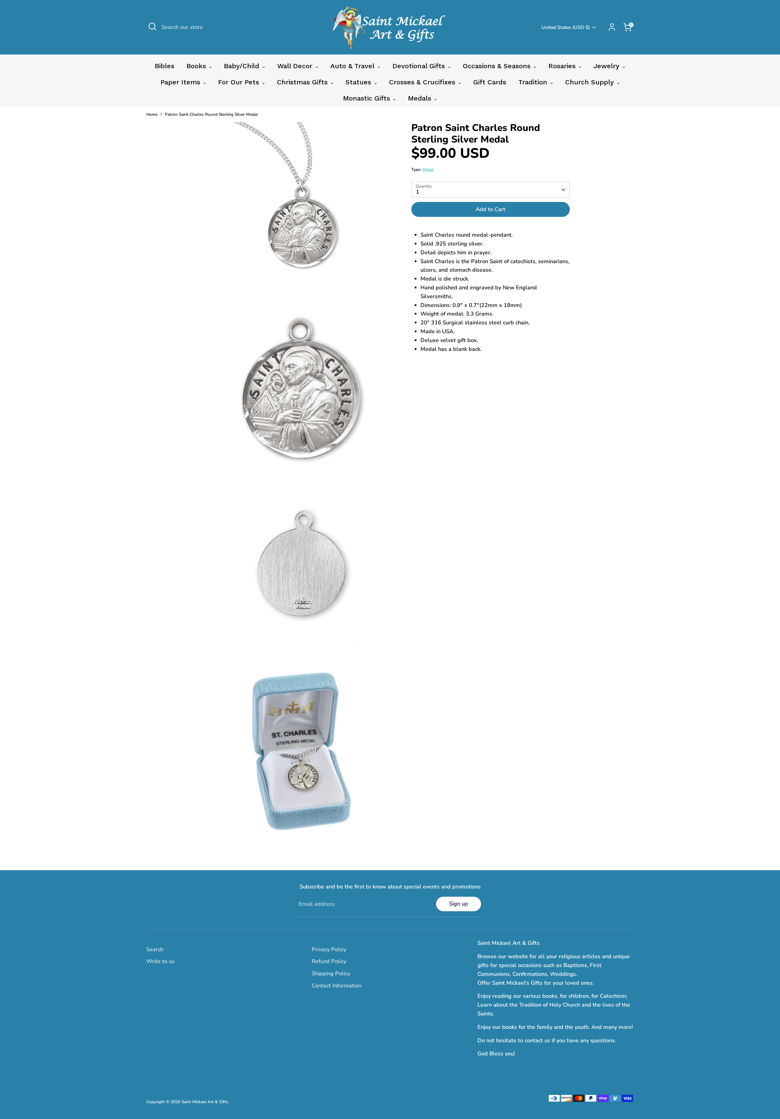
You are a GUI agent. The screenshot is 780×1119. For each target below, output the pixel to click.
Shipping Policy (331, 973)
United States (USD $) (565, 27)
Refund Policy (329, 961)
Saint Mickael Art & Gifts (205, 1102)
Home (152, 114)
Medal (428, 169)
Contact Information (336, 985)
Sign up (458, 903)
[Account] (612, 27)
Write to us (160, 961)
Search (154, 949)
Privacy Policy (329, 949)
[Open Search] (152, 26)
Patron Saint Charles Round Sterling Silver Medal (211, 114)
